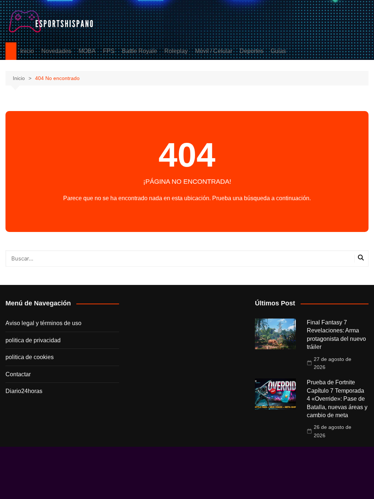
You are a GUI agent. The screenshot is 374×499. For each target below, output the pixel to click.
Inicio (27, 51)
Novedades (56, 51)
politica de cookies (29, 357)
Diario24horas (23, 391)
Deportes (251, 51)
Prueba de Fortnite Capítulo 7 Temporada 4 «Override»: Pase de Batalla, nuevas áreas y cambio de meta (337, 398)
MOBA (87, 51)
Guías (278, 51)
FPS (109, 51)
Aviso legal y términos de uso (43, 323)
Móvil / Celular (213, 51)
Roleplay (176, 51)
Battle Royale (139, 51)
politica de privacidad (33, 340)
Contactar (18, 374)
